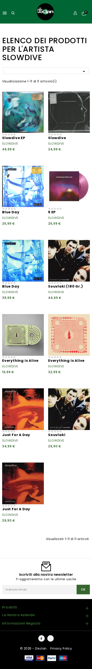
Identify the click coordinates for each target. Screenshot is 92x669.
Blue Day (10, 212)
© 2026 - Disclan (34, 648)
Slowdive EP (13, 137)
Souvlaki (56, 434)
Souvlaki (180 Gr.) (65, 286)
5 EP (52, 212)
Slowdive (10, 143)
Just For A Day (16, 434)
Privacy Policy (61, 648)
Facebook (41, 638)
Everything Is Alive (20, 360)
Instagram (50, 638)
